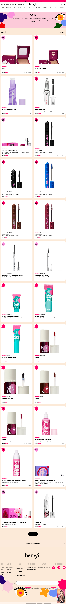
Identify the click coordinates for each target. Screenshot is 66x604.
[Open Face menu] (26, 8)
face (2, 569)
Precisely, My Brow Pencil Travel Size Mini (12, 275)
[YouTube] (64, 567)
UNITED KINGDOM (21, 575)
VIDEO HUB (19, 571)
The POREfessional (39, 316)
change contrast (31, 567)
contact (9, 572)
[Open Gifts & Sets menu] (49, 8)
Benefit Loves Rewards (44, 567)
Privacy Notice (53, 587)
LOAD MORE (33, 534)
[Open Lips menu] (35, 8)
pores (2, 572)
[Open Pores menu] (21, 8)
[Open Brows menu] (17, 8)
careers (9, 569)
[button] (65, 4)
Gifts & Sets (3, 29)
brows (2, 567)
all (2, 574)
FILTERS (2, 32)
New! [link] (3, 7)
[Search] (59, 4)
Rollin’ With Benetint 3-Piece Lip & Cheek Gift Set (14, 523)
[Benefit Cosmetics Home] (33, 4)
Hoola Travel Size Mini (40, 68)
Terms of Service (28, 587)
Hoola (3, 68)
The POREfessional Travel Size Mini (10, 316)
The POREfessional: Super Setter (43, 439)
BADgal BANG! (38, 150)
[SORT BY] (65, 32)
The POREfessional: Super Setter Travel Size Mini (14, 480)
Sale (7, 29)
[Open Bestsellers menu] (11, 8)
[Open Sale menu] (53, 8)
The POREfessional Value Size (9, 357)
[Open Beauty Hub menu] (36, 10)
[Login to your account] (62, 4)
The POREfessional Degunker (9, 109)
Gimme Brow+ (38, 523)
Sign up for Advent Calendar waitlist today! (33, 1)
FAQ (20, 564)
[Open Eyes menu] (30, 8)
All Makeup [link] (62, 7)
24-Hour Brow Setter (40, 109)
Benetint (37, 357)
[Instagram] (58, 567)
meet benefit (9, 567)
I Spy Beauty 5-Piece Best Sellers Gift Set (45, 480)
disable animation (31, 569)
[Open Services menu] (41, 8)
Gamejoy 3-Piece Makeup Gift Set (10, 150)
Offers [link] (56, 7)
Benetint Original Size (7, 398)
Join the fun (53, 583)
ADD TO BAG (16, 102)
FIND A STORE (19, 568)
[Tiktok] (53, 567)
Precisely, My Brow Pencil (41, 275)
